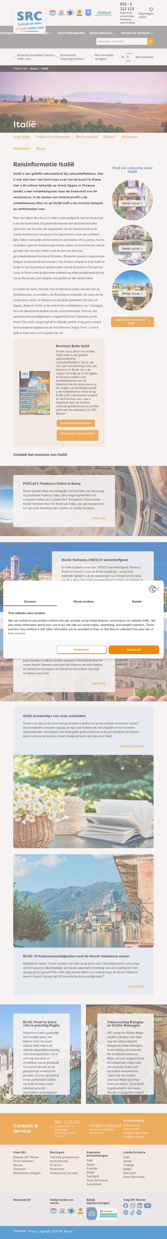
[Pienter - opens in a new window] (154, 589)
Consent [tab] (30, 601)
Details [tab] (137, 601)
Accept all (134, 649)
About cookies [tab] (83, 601)
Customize (81, 649)
